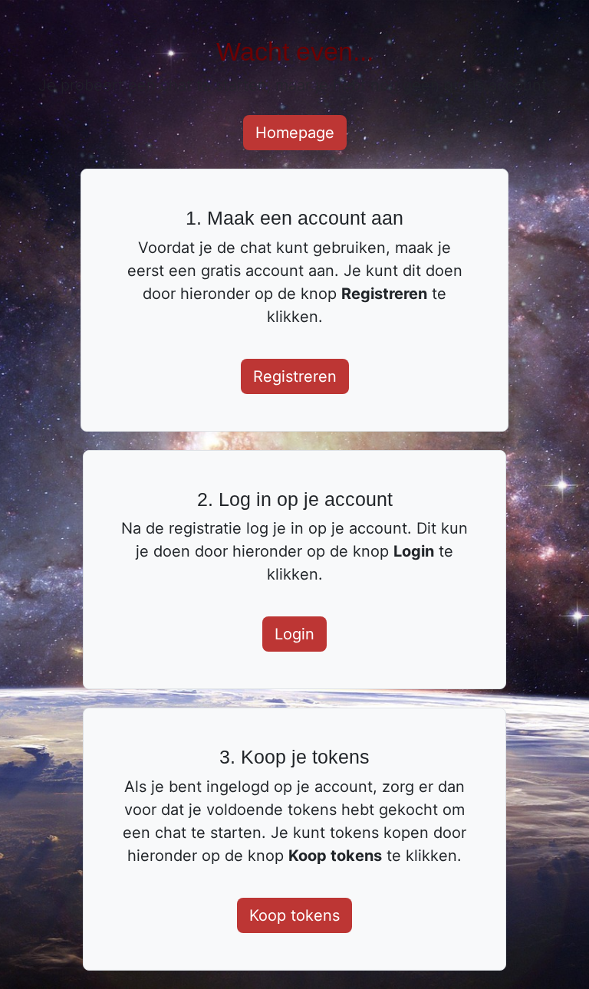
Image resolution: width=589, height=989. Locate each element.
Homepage (294, 132)
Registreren (295, 376)
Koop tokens (294, 915)
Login (294, 634)
